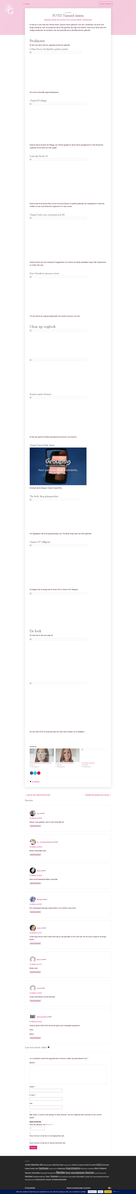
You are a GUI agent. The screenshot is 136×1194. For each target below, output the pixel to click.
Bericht (32, 1063)
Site (31, 1103)
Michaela (39, 899)
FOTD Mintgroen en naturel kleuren (40, 763)
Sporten (89, 1172)
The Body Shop (87, 19)
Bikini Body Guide (58, 1164)
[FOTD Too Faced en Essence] (68, 755)
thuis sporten (72, 1176)
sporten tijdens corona (100, 1173)
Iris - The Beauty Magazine (45, 842)
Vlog (91, 1176)
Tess (38, 813)
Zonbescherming (40, 1179)
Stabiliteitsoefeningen (39, 1176)
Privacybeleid (30, 1188)
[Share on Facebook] (31, 773)
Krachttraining (73, 1168)
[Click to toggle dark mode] (110, 1187)
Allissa (39, 870)
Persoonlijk (43, 1173)
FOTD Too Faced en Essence (65, 763)
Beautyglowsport (48, 1164)
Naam (32, 1087)
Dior (58, 19)
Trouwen (87, 1176)
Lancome (73, 19)
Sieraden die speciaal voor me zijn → (98, 795)
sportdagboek (78, 1172)
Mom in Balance (100, 1168)
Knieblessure (62, 1168)
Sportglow (29, 1176)
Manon (39, 959)
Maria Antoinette (42, 1017)
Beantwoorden (35, 826)
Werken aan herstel (30, 1179)
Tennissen (54, 1176)
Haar (36, 1168)
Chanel (54, 19)
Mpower (28, 1173)
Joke (38, 988)
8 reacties (36, 782)
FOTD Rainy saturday (88, 763)
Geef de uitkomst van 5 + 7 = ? (41, 1123)
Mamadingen (84, 1168)
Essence (62, 19)
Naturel (79, 19)
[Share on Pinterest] (38, 773)
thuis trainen (80, 1176)
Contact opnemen (105, 4)
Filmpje (87, 1164)
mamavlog (91, 1168)
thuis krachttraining (63, 1176)
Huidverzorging (53, 1168)
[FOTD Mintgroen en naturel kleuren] (42, 755)
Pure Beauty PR (51, 1173)
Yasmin (39, 928)
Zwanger (48, 1179)
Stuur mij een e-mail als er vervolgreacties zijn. (47, 1136)
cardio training (68, 1164)
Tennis (48, 1176)
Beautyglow (48, 19)
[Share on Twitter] (35, 773)
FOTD (68, 19)
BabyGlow (35, 1165)
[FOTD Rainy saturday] (94, 755)
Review (60, 1172)
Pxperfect (87, 1188)
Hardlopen (44, 1168)
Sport (68, 1172)
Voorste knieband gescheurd (101, 1176)
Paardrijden (36, 1173)
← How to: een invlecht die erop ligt (37, 795)
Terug (27, 4)
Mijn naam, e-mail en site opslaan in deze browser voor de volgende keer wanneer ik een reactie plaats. (65, 1116)
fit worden (92, 1164)
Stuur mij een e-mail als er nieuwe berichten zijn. (48, 1143)
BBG (41, 1165)
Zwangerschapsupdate (59, 1179)
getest (33, 1168)
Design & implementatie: (75, 1188)
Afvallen (28, 1165)
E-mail (32, 1095)
